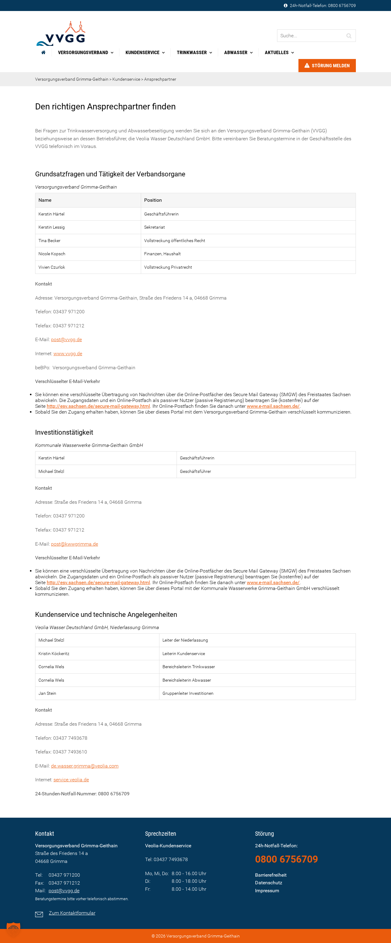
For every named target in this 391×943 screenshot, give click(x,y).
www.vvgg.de (67, 353)
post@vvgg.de (66, 339)
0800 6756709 (342, 5)
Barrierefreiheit (271, 875)
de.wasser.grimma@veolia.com (85, 766)
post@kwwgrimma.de (74, 544)
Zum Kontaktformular (72, 913)
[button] (13, 929)
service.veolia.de (71, 780)
